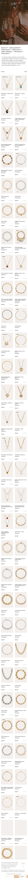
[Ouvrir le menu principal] (1, 2)
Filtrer (2, 71)
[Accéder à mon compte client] (22, 2)
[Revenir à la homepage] (14, 5)
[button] (25, 71)
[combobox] (23, 876)
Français (22, 876)
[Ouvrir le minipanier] (26, 2)
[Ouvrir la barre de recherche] (5, 2)
